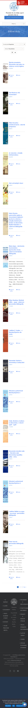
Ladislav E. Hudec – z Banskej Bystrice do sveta (15, 332)
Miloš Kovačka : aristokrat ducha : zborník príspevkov (17, 124)
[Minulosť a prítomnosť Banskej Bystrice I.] (5, 401)
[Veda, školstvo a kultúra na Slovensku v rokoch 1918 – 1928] (5, 431)
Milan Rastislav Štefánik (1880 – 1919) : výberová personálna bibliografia (16, 302)
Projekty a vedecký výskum (22, 617)
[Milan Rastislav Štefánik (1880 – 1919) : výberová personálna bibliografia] (5, 310)
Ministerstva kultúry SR (16, 660)
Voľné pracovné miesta (5, 628)
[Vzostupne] (24, 44)
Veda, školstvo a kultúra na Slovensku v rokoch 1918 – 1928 (16, 422)
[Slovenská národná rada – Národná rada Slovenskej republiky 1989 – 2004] (5, 461)
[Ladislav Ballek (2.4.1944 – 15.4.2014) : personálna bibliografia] (5, 521)
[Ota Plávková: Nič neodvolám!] (5, 103)
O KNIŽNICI (5, 601)
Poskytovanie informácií (22, 609)
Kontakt (5, 622)
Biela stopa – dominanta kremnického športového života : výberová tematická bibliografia (16, 249)
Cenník (23, 639)
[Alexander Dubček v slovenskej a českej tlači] (5, 371)
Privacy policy (20, 705)
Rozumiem (8, 705)
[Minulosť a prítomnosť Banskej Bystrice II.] (5, 491)
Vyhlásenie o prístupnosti (22, 602)
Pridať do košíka (12, 76)
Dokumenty (5, 609)
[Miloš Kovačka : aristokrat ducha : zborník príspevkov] (5, 133)
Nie (13, 705)
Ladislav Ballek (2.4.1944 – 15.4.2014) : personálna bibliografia (16, 513)
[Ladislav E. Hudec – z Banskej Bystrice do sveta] (5, 340)
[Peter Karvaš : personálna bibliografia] (5, 552)
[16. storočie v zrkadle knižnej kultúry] (5, 163)
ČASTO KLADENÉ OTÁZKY (5, 616)
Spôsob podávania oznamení (22, 645)
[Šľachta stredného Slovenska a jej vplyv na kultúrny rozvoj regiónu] (5, 73)
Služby (5, 606)
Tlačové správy (22, 634)
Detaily (18, 75)
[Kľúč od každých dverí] (5, 193)
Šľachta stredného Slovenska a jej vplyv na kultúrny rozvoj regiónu (16, 64)
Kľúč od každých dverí (16, 183)
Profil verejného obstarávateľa (22, 627)
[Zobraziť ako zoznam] (15, 52)
